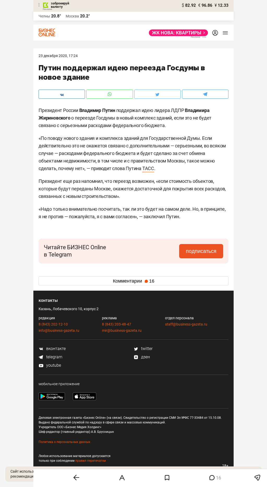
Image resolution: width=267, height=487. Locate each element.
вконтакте (55, 348)
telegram (53, 356)
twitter (146, 348)
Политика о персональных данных (64, 442)
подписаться (201, 251)
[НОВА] (177, 32)
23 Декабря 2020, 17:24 (58, 56)
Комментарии (133, 281)
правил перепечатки (90, 461)
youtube (53, 365)
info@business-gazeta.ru (59, 330)
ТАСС (148, 168)
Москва (72, 16)
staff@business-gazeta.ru (186, 324)
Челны (44, 16)
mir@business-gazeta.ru (122, 330)
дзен (145, 356)
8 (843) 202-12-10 (53, 324)
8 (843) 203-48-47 (116, 324)
